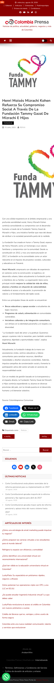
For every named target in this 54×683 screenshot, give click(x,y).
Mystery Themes (42, 680)
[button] (6, 677)
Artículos (18, 5)
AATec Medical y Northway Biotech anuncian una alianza (10, 436)
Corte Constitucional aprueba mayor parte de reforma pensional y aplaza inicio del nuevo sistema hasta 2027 (28, 508)
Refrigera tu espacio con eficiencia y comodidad (22, 549)
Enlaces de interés (20, 8)
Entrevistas (29, 5)
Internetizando (41, 660)
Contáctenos (35, 8)
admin (22, 127)
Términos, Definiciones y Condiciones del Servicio (26, 668)
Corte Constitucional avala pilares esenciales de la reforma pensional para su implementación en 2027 (27, 485)
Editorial (9, 5)
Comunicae (8, 123)
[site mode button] (44, 40)
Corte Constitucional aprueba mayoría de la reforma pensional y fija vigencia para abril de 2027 (27, 496)
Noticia (24, 430)
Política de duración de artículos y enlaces (23, 671)
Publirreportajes (43, 5)
